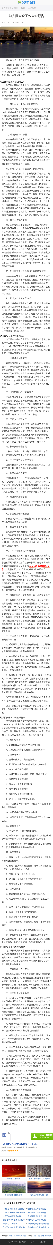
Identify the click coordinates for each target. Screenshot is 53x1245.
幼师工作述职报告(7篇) (12, 1216)
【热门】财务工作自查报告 (14, 1209)
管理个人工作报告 (10, 1224)
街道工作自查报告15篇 (17, 1236)
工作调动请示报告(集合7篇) (38, 1227)
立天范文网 (22, 1242)
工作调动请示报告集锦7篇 (38, 1224)
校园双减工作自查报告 (36, 1213)
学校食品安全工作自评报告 (14, 1220)
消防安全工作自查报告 (36, 1220)
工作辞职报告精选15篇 (36, 1216)
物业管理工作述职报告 (36, 1209)
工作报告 (32, 8)
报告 (23, 8)
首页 (16, 8)
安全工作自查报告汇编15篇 (14, 1227)
